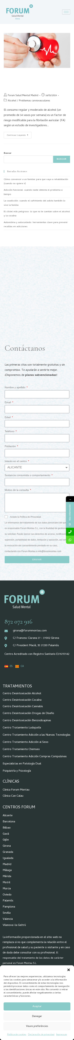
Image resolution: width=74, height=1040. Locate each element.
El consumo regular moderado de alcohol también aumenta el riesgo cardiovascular (34, 80)
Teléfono (10, 431)
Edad (8, 417)
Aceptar (37, 1006)
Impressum (61, 1035)
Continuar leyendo (19, 134)
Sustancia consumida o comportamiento (28, 475)
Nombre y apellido (15, 387)
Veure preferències (37, 1026)
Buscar (7, 153)
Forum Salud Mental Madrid (23, 96)
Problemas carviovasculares (34, 101)
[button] (68, 970)
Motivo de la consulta (17, 490)
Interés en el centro (16, 461)
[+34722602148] (70, 540)
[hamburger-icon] (66, 12)
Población (11, 446)
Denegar (37, 1016)
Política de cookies (16, 1035)
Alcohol (12, 101)
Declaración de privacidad (41, 1035)
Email (8, 402)
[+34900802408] (70, 532)
